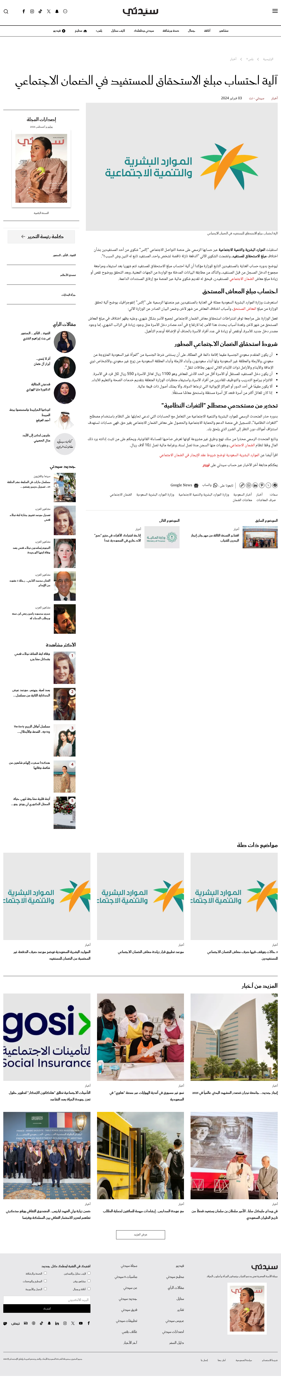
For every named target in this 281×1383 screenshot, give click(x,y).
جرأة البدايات (68, 295)
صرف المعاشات (266, 500)
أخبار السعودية (242, 495)
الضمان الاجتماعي (241, 279)
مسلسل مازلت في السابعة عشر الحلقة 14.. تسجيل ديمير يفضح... (28, 484)
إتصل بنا (204, 1360)
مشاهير (224, 30)
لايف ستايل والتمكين (75, 1273)
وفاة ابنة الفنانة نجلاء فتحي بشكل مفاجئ (32, 656)
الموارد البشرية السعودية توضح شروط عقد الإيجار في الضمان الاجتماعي (209, 455)
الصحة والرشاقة (34, 1273)
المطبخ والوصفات (32, 1281)
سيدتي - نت (256, 98)
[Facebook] (24, 11)
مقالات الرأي (64, 325)
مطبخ (78, 30)
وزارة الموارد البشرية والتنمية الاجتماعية (203, 495)
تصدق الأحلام (68, 275)
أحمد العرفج (43, 420)
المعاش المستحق (244, 309)
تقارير (180, 1310)
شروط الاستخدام (270, 1360)
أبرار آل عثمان (42, 364)
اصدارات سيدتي (173, 1332)
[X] (49, 11)
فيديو (56, 30)
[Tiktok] (40, 11)
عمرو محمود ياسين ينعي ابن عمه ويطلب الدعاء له (31, 616)
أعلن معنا (222, 1360)
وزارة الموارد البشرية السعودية (155, 495)
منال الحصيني (42, 441)
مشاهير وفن (79, 1281)
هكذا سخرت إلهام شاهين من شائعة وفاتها (29, 765)
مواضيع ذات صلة (257, 845)
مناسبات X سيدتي (126, 1277)
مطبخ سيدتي (175, 1277)
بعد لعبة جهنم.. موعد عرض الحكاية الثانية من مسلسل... (31, 692)
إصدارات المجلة (41, 120)
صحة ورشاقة (171, 30)
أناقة (207, 30)
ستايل (180, 1299)
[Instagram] (32, 11)
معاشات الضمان (242, 500)
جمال (191, 30)
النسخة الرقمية (41, 213)
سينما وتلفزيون (42, 476)
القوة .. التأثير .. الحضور (64, 255)
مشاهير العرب (42, 509)
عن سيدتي (130, 1288)
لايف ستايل (118, 30)
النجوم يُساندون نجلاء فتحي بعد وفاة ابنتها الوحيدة (31, 550)
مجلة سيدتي (129, 1266)
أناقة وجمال (79, 1289)
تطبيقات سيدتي (126, 1321)
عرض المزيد (140, 1234)
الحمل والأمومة (33, 1289)
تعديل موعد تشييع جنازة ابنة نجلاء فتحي (30, 517)
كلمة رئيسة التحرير (46, 237)
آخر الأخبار (130, 1343)
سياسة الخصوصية (244, 1360)
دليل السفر (176, 1343)
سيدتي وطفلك (144, 30)
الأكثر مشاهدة (61, 645)
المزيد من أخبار (260, 986)
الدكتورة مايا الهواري (38, 390)
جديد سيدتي (63, 466)
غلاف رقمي (129, 1332)
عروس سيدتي (175, 1321)
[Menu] (275, 11)
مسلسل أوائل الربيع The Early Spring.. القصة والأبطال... (32, 729)
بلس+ (99, 30)
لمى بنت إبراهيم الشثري (36, 339)
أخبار (274, 98)
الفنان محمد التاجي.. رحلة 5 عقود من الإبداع (29, 583)
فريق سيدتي (129, 1310)
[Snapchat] (57, 11)
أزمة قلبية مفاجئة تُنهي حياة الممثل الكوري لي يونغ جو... (30, 801)
